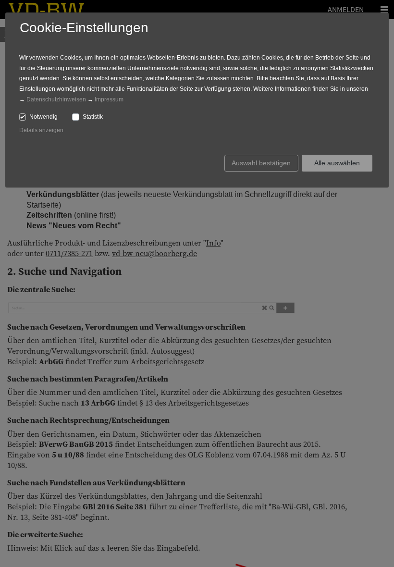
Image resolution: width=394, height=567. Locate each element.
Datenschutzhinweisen (56, 99)
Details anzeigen (41, 130)
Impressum (109, 99)
